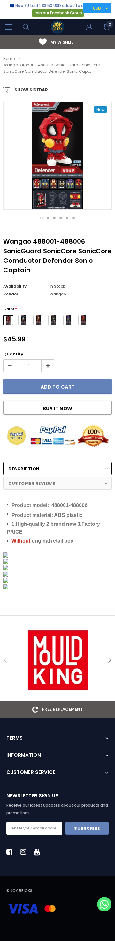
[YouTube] (38, 851)
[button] (104, 905)
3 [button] (54, 218)
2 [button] (48, 218)
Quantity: (13, 354)
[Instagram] (25, 851)
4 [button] (60, 218)
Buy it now (57, 408)
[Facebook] (11, 851)
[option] (57, 155)
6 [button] (73, 218)
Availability (15, 286)
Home (9, 58)
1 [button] (41, 218)
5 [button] (67, 218)
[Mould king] (57, 660)
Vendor (10, 294)
